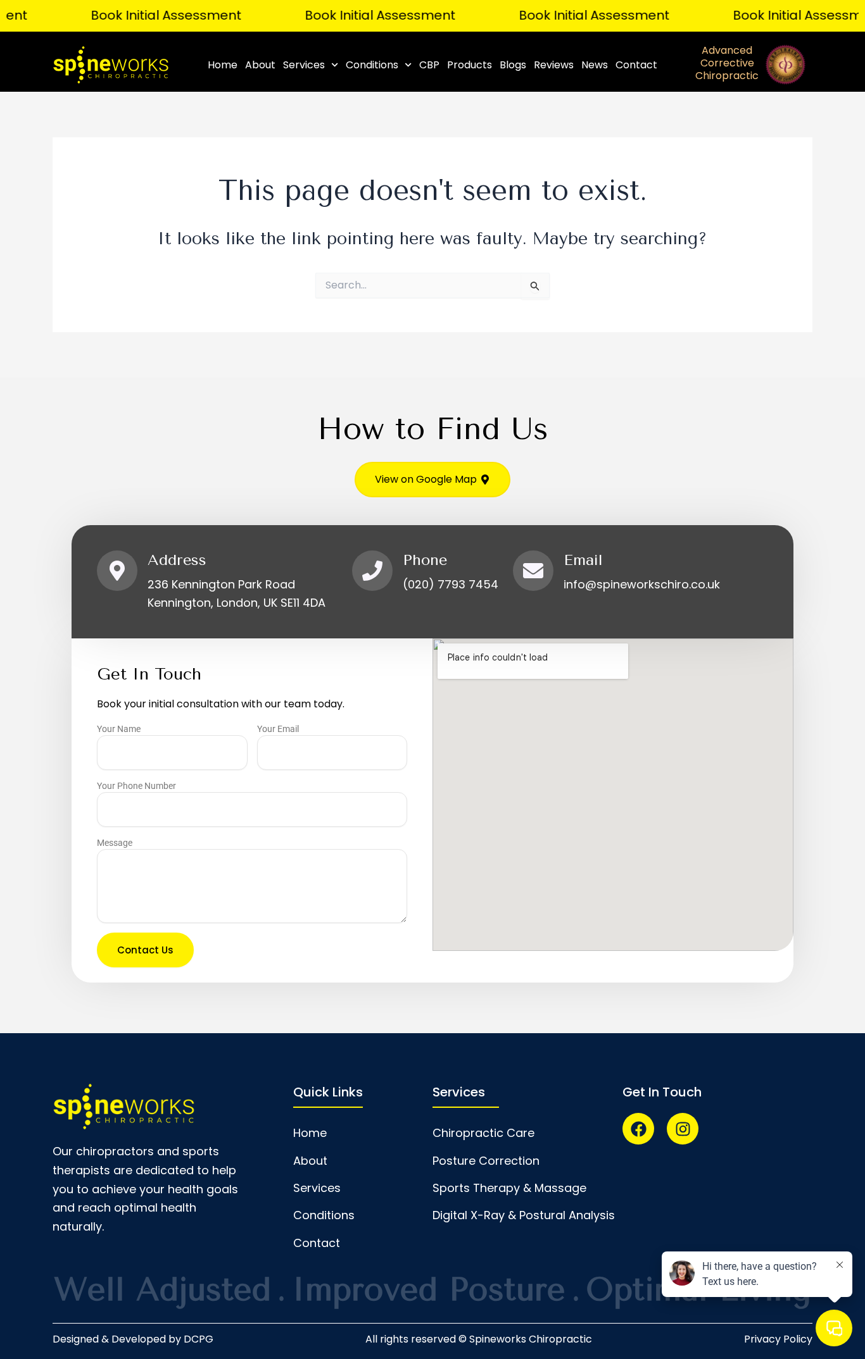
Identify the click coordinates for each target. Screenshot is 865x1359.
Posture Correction (486, 1161)
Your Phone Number (136, 786)
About (260, 65)
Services (304, 65)
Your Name (119, 729)
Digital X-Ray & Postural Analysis (523, 1215)
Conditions (372, 65)
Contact (636, 65)
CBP (429, 65)
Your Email (278, 729)
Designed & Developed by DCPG (133, 1339)
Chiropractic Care (483, 1133)
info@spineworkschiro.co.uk (642, 584)
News (594, 65)
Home (222, 65)
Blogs (513, 65)
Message (114, 843)
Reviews (554, 65)
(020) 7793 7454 (450, 584)
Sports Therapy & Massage (509, 1188)
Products (469, 65)
